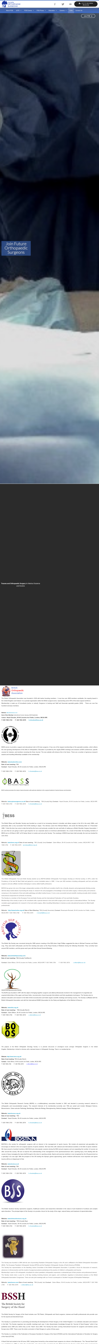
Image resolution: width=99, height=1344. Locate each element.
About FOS (9, 10)
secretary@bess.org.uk (30, 845)
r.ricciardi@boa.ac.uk (43, 913)
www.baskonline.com (15, 762)
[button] (88, 16)
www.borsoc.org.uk (14, 1113)
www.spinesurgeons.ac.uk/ (16, 801)
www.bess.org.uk (13, 842)
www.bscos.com (13, 1282)
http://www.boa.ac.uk (12, 712)
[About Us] (11, 4)
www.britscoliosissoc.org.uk (17, 1218)
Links (71, 10)
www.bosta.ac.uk (13, 1164)
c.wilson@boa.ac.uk (79, 962)
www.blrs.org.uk (13, 1007)
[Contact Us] (70, 4)
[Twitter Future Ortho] (63, 4)
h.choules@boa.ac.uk (36, 720)
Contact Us (79, 10)
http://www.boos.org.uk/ (14, 1056)
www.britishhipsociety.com (16, 955)
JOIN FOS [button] (87, 4)
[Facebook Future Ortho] (55, 4)
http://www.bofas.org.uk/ (16, 910)
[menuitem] (10, 10)
